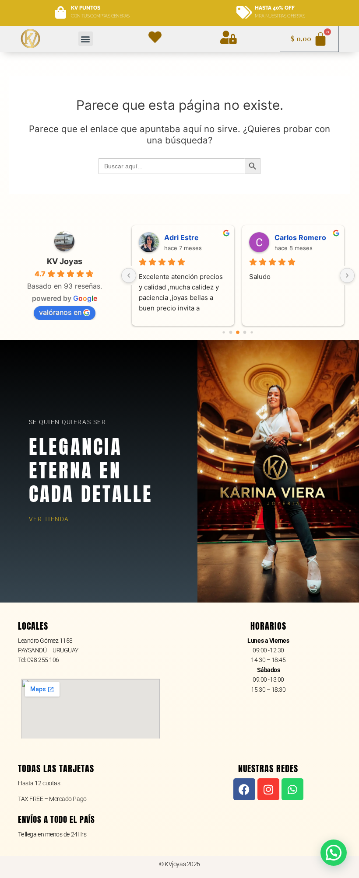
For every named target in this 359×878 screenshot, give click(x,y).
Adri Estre (181, 237)
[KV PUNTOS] (60, 13)
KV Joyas (64, 261)
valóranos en (60, 312)
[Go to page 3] (230, 332)
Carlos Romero (300, 237)
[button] (85, 38)
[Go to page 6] (252, 332)
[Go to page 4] (238, 332)
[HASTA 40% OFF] (244, 13)
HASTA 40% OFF (275, 7)
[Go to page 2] (224, 332)
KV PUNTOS (85, 7)
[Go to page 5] (244, 332)
